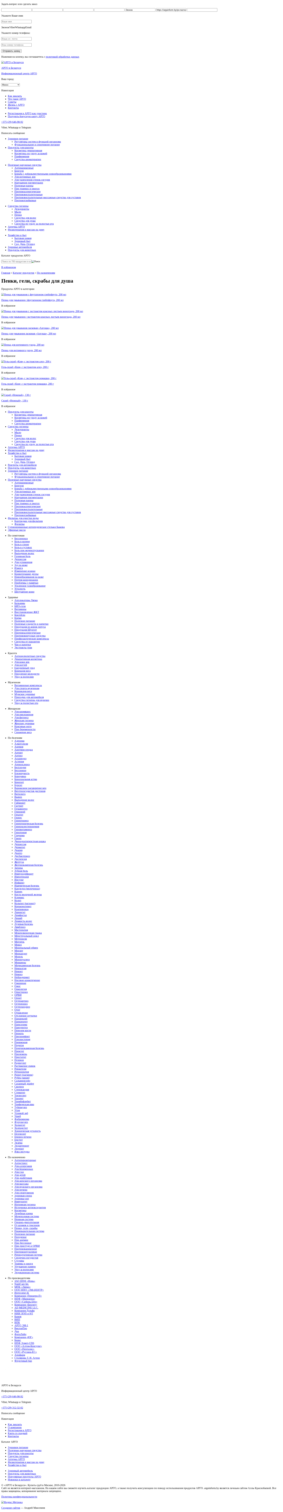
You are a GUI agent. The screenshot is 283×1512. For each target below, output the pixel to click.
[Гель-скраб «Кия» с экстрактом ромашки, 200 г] (29, 378)
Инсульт (19, 879)
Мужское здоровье (24, 694)
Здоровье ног (21, 1198)
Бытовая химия (22, 238)
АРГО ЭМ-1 (21, 1325)
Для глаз (19, 1172)
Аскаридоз (20, 758)
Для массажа (21, 1183)
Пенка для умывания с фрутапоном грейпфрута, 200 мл (32, 300)
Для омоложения (23, 714)
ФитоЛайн (20, 1334)
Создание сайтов (10, 1507)
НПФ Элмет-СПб (24, 1343)
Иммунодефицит (23, 873)
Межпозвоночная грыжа (28, 933)
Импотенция (21, 876)
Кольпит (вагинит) (24, 903)
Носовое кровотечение (27, 980)
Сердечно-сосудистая (26, 1257)
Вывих (18, 797)
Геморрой (19, 811)
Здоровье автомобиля (20, 247)
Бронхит (19, 782)
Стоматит (19, 1092)
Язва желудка (21, 1151)
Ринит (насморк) (23, 1074)
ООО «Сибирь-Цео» (25, 1301)
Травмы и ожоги (23, 1263)
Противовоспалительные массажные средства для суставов (47, 197)
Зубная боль (21, 870)
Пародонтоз (21, 1027)
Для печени (20, 1189)
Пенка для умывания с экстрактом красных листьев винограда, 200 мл (40, 316)
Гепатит (18, 814)
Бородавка (20, 776)
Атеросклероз (22, 764)
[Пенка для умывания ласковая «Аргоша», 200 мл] (30, 328)
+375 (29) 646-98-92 (12, 122)
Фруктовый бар (23, 1360)
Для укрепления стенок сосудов (32, 179)
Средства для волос (25, 217)
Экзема (18, 1142)
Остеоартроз (21, 1001)
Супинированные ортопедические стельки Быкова (36, 527)
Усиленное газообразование (30, 585)
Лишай (18, 918)
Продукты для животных (22, 250)
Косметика (20, 1210)
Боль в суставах (23, 547)
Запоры (18, 868)
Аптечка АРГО (16, 226)
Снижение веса (23, 732)
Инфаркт (19, 882)
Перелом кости (22, 1030)
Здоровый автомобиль (20, 1470)
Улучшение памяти (25, 1266)
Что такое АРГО (17, 99)
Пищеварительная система (29, 1231)
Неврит (18, 971)
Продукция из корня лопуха (30, 626)
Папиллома (20, 1024)
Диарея (18, 850)
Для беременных (23, 1169)
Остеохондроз (22, 1006)
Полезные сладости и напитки (31, 624)
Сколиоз (19, 1086)
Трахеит (18, 1098)
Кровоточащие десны (26, 574)
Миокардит (20, 953)
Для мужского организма (28, 1186)
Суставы (19, 1260)
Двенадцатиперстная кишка (30, 841)
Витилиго (20, 794)
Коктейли (19, 615)
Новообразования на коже (29, 577)
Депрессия (20, 559)
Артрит (18, 752)
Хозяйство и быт (17, 235)
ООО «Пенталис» (24, 1349)
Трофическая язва (24, 1104)
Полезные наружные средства (24, 165)
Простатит (20, 1057)
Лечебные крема (23, 1213)
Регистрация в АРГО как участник (27, 113)
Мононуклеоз (22, 959)
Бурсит (18, 785)
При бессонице (22, 1243)
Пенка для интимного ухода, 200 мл (21, 350)
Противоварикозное (25, 1248)
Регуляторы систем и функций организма (37, 141)
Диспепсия (20, 859)
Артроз (18, 755)
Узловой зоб (21, 1113)
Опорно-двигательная (26, 1222)
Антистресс (21, 1163)
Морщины (20, 962)
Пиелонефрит (22, 1036)
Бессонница (21, 538)
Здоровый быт (22, 241)
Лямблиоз (19, 927)
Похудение (20, 1237)
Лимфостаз (20, 915)
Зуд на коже (21, 565)
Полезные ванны (23, 185)
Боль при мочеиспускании (29, 550)
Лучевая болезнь (23, 924)
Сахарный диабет (24, 1083)
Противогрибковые (25, 200)
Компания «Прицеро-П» (28, 1295)
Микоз (18, 944)
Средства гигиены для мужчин (31, 700)
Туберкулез (20, 1107)
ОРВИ (18, 995)
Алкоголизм (21, 743)
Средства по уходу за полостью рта (34, 223)
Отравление (21, 1012)
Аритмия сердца (23, 749)
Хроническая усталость (27, 1131)
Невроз (18, 974)
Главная (5, 272)
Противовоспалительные (28, 194)
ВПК (17, 1322)
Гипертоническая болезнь (28, 823)
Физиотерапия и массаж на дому (26, 229)
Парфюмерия (21, 156)
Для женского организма (28, 1180)
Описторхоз (21, 992)
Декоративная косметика (28, 659)
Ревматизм (20, 1068)
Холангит (19, 1125)
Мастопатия (21, 930)
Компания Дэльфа (24, 1310)
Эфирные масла (17, 530)
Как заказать (15, 96)
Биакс (17, 1340)
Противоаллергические (27, 191)
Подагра (19, 1045)
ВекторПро (20, 1328)
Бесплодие (20, 767)
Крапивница (21, 909)
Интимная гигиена (25, 1204)
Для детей (20, 1175)
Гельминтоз (20, 808)
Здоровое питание (18, 138)
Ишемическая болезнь (26, 885)
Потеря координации (26, 579)
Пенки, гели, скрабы (26, 1228)
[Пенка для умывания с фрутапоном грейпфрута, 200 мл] (33, 294)
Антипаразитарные (25, 1160)
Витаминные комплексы (28, 685)
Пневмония (20, 1042)
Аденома (19, 740)
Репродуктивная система (28, 1254)
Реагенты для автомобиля (22, 465)
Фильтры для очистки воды (23, 518)
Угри (17, 1110)
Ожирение (20, 983)
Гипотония (20, 832)
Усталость (19, 588)
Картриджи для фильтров (28, 521)
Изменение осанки (24, 571)
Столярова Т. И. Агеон (27, 1357)
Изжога (18, 568)
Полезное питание (24, 621)
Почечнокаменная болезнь (29, 1048)
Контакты (13, 107)
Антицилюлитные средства (29, 656)
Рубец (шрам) (21, 1077)
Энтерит (19, 1148)
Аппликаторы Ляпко (26, 600)
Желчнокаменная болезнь (28, 865)
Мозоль (18, 956)
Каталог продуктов (23, 272)
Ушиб (17, 1116)
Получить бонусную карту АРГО (26, 116)
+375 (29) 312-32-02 (12, 1407)
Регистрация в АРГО (19, 1430)
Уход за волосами (24, 676)
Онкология (20, 989)
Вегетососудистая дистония (29, 791)
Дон (16, 1331)
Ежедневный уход (24, 668)
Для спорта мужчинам (26, 688)
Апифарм (19, 1355)
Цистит (18, 1139)
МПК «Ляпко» (22, 1287)
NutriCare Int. (21, 1284)
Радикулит (20, 1063)
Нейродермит (22, 977)
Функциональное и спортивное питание (37, 144)
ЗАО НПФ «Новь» (24, 1281)
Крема (17, 618)
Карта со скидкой (17, 1433)
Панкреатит (21, 1021)
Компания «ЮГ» (23, 1337)
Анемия (18, 746)
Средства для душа (25, 220)
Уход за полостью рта (26, 703)
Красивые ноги (23, 726)
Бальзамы (19, 603)
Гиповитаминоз (23, 829)
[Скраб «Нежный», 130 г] (16, 395)
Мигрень (19, 941)
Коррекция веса (23, 691)
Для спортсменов (24, 1192)
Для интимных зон (25, 176)
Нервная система (23, 1219)
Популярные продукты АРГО (24, 1476)
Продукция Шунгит (25, 629)
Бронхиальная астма (25, 779)
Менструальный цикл (26, 935)
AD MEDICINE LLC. (26, 1307)
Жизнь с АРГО (16, 104)
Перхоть (19, 1033)
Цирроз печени (22, 1136)
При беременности (25, 729)
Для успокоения (23, 562)
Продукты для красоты (21, 147)
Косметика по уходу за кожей (30, 153)
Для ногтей (20, 665)
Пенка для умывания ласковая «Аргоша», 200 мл (28, 333)
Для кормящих (22, 711)
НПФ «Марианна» (24, 1298)
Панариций (20, 1018)
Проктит (19, 1051)
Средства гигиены (18, 206)
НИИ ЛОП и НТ (23, 1313)
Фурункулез (21, 1122)
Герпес (18, 817)
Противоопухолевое (25, 1251)
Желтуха (19, 862)
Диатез (18, 853)
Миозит (18, 950)
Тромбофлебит (22, 1101)
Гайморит (19, 802)
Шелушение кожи (24, 591)
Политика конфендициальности (19, 1496)
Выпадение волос (24, 553)
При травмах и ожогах (27, 188)
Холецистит (21, 1128)
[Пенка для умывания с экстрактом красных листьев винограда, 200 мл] (42, 311)
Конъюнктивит (22, 906)
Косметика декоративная (28, 150)
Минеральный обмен (26, 947)
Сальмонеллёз (22, 1080)
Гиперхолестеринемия (26, 826)
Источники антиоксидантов (30, 1207)
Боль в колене (22, 541)
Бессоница (20, 770)
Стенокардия (21, 1089)
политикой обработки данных (62, 56)
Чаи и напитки (22, 644)
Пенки (18, 214)
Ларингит (19, 912)
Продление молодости (26, 673)
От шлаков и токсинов (27, 1225)
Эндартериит (21, 1145)
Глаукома (19, 835)
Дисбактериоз (22, 856)
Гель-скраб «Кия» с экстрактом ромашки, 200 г (27, 383)
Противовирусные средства (30, 635)
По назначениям (46, 272)
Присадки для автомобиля (29, 697)
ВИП (17, 1319)
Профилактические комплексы (31, 638)
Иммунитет (20, 1201)
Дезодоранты (21, 209)
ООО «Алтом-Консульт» (28, 1346)
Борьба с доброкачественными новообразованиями (43, 173)
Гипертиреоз (21, 820)
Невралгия (20, 968)
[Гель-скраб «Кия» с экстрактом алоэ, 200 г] (26, 361)
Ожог (17, 986)
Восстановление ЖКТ (26, 612)
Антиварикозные (24, 168)
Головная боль (22, 556)
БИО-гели (20, 606)
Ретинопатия (21, 1071)
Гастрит (18, 805)
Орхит (18, 998)
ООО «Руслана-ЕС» (25, 1352)
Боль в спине (21, 544)
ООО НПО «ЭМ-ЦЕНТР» (29, 1290)
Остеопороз (21, 1003)
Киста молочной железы (28, 894)
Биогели (19, 170)
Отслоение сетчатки (25, 1015)
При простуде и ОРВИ (27, 1246)
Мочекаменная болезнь (27, 965)
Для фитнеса (21, 717)
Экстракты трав (23, 647)
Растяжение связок (24, 1066)
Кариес (18, 891)
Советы (12, 101)
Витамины (20, 609)
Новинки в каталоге (19, 1479)
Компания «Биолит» (25, 1304)
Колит (17, 900)
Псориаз (19, 1060)
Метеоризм (20, 938)
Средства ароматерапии (27, 159)
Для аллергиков (23, 1166)
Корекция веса (22, 670)
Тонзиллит (20, 1095)
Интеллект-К (21, 1292)
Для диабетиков (23, 1178)
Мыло (17, 212)
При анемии (21, 1240)
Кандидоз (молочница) (27, 888)
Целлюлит (20, 1134)
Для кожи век (21, 662)
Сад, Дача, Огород (24, 244)
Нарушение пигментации (28, 182)
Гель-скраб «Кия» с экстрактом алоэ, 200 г (25, 367)
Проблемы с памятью (26, 582)
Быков (17, 1316)
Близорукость (21, 773)
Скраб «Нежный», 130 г (14, 400)
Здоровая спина (23, 1195)
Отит (17, 1009)
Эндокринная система (26, 1272)
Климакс (19, 897)
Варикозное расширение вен (30, 788)
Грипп (17, 838)
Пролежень (20, 1054)
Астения (19, 761)
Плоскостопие (22, 1039)
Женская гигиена (24, 720)
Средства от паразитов (27, 641)
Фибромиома (21, 1119)
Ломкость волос (23, 921)
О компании (15, 1427)
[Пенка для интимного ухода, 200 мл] (22, 344)
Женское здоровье (24, 723)
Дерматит (19, 847)
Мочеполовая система (26, 1216)
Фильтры (19, 524)
